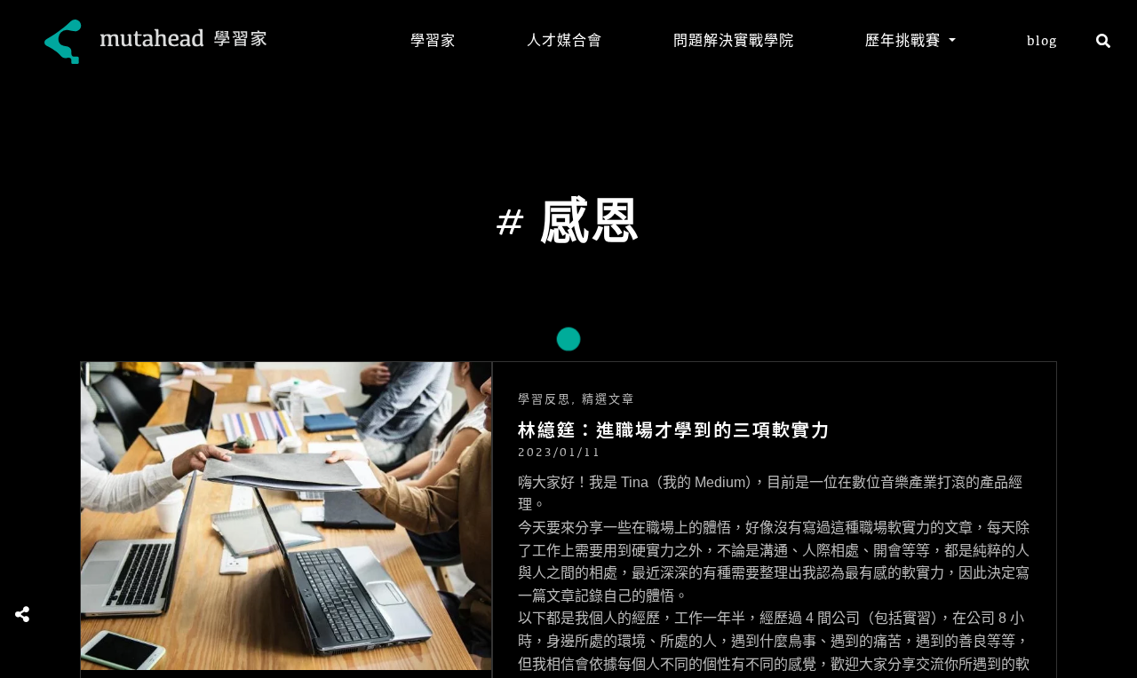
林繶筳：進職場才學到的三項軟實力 (674, 429)
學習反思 (544, 399)
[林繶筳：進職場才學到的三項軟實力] (286, 516)
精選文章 (608, 399)
